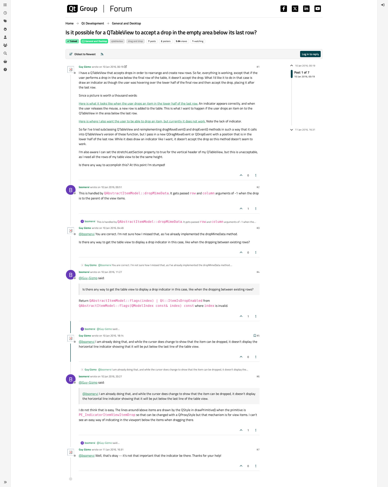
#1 (258, 67)
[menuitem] (382, 5)
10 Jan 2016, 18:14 (113, 335)
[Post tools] (256, 175)
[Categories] (5, 5)
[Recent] (5, 13)
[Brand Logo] (99, 9)
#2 (258, 187)
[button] (5, 482)
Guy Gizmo (85, 67)
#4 (258, 272)
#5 (258, 335)
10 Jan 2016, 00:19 (113, 67)
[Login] (382, 5)
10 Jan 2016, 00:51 (111, 187)
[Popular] (5, 29)
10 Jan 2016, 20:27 (111, 376)
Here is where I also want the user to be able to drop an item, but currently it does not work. (142, 121)
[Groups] (5, 45)
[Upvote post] (241, 175)
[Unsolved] (5, 69)
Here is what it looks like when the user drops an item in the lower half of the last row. (138, 103)
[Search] (5, 53)
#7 (258, 449)
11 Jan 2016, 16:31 (113, 449)
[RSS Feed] (102, 54)
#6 (258, 376)
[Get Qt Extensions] (5, 61)
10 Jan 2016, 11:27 (111, 272)
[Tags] (5, 21)
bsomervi (84, 187)
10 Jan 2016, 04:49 (113, 228)
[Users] (5, 37)
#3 (258, 228)
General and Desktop (96, 41)
